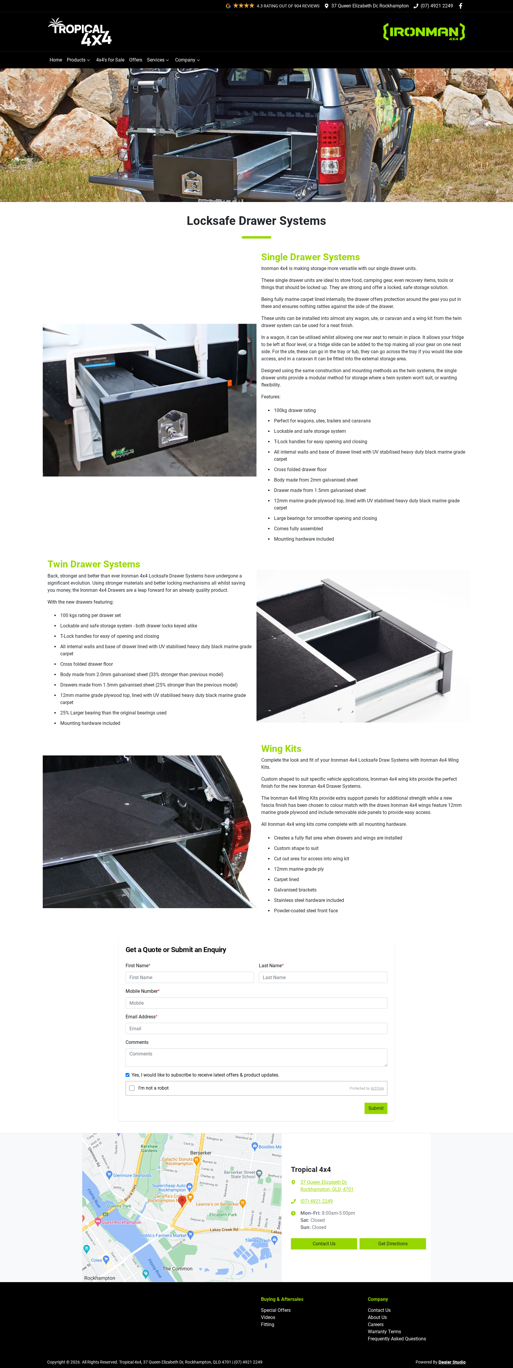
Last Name (271, 965)
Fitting (267, 1324)
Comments (137, 1042)
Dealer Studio (452, 1362)
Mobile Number (143, 991)
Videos (268, 1317)
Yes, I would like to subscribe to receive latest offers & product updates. (205, 1075)
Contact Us (324, 1243)
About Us (377, 1317)
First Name (138, 965)
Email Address (142, 1017)
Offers (135, 60)
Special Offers (276, 1310)
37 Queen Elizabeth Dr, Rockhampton (370, 6)
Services (155, 60)
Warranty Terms (384, 1331)
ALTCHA (377, 1088)
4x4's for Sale (110, 60)
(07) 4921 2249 (437, 6)
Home (56, 60)
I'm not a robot (153, 1088)
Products (76, 60)
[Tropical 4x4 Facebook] (462, 6)
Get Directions (393, 1243)
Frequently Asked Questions (397, 1339)
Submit (376, 1108)
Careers (376, 1324)
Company (185, 60)
